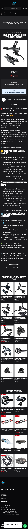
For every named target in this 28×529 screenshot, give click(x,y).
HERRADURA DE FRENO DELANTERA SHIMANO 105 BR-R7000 (7, 359)
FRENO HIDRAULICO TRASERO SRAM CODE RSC (6, 339)
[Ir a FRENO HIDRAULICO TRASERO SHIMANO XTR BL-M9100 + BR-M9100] (20, 288)
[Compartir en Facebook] (5, 267)
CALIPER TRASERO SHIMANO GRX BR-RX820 (20, 379)
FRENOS (20, 20)
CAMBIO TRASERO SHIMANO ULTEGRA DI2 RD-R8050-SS (19, 408)
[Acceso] (23, 8)
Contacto (3, 498)
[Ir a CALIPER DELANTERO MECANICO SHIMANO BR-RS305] (20, 330)
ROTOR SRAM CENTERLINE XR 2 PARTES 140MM (6, 469)
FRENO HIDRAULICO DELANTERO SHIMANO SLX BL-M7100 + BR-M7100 (6, 298)
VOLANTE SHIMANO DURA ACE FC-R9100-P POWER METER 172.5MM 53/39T (7, 409)
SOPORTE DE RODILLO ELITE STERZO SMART (19, 449)
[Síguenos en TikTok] (13, 489)
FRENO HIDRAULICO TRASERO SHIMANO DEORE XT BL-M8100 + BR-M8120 (20, 319)
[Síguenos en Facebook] (10, 489)
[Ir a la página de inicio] (14, 3)
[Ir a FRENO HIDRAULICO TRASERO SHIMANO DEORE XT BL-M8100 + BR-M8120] (20, 309)
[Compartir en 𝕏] (10, 267)
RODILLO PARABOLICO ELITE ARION (7, 429)
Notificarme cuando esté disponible (14, 92)
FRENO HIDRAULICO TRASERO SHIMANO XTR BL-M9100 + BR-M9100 (20, 298)
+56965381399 (7, 505)
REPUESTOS (12, 20)
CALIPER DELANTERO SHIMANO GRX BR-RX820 (7, 379)
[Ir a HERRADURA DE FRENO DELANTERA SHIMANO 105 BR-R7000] (7, 350)
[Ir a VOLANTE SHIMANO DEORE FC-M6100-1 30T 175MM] (20, 350)
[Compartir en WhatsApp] (14, 267)
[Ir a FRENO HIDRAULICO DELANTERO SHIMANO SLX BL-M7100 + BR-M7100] (7, 288)
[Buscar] (20, 8)
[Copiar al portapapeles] (22, 267)
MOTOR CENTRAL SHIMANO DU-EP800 (20, 469)
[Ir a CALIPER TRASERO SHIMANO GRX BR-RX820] (20, 370)
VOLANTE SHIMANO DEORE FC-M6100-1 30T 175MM (20, 359)
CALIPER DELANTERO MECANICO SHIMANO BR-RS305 (20, 339)
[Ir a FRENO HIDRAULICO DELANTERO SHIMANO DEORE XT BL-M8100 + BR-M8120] (7, 309)
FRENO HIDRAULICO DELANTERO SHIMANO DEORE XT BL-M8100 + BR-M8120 (6, 319)
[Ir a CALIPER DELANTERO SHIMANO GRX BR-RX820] (7, 370)
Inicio (5, 20)
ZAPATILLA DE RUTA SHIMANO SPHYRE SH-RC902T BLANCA (6, 449)
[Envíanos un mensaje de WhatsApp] (25, 526)
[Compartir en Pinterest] (18, 267)
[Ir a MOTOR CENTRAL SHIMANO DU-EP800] (20, 460)
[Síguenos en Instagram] (8, 489)
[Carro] (26, 8)
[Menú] (2, 8)
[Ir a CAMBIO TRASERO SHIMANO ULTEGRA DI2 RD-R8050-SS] (20, 400)
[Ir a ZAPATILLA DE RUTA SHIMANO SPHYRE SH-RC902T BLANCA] (7, 441)
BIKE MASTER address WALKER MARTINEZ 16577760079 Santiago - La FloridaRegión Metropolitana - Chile (11, 512)
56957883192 (6, 507)
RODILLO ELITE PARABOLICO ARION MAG (20, 429)
